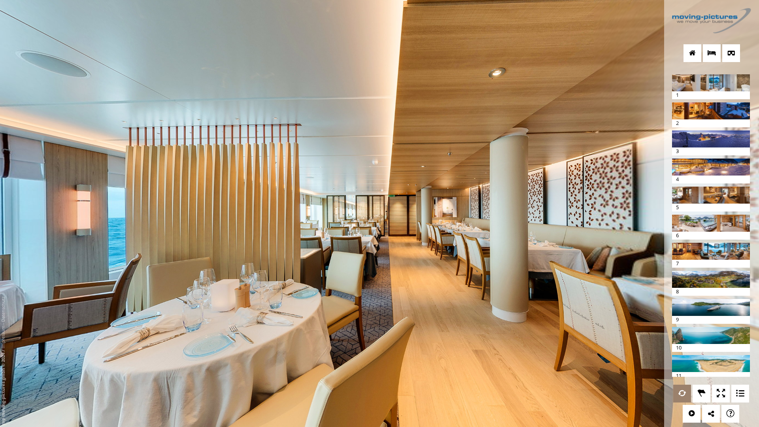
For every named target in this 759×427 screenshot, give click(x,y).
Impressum (3, 337)
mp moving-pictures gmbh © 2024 (3, 388)
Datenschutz (3, 309)
